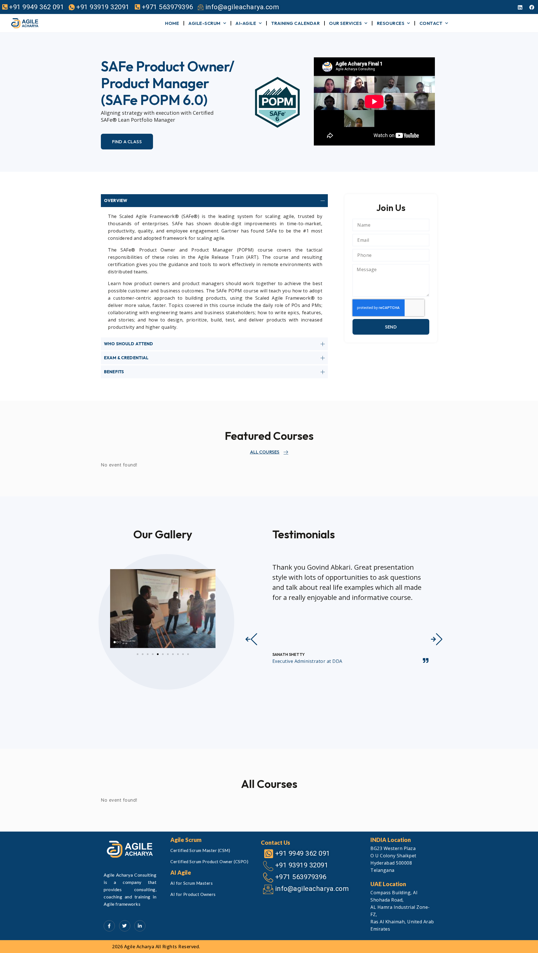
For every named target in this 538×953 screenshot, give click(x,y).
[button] (251, 639)
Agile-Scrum (204, 23)
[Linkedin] (520, 7)
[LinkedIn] (139, 925)
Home (172, 23)
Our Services (345, 23)
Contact (431, 23)
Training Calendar (295, 23)
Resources (391, 23)
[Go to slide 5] (158, 654)
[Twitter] (124, 925)
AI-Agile (245, 23)
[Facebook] (532, 7)
